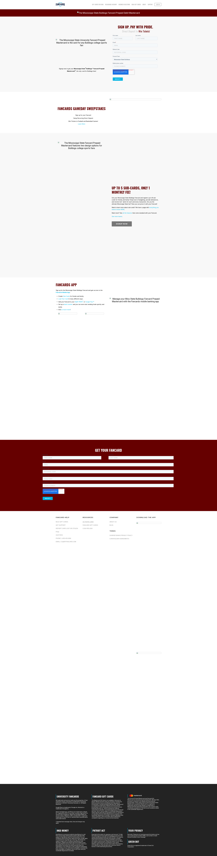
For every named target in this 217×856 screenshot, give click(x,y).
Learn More (81, 124)
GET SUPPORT (61, 525)
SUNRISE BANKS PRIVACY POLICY (121, 535)
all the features (127, 213)
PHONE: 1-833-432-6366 (63, 538)
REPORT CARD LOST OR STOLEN (67, 528)
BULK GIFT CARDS (62, 522)
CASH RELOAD (88, 528)
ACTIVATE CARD (88, 522)
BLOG (111, 525)
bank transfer (68, 304)
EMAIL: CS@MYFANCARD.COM (66, 541)
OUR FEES (59, 535)
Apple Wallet (79, 302)
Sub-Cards (66, 296)
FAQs (57, 531)
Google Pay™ (89, 302)
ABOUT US (113, 522)
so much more (65, 309)
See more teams (117, 216)
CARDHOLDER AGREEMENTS (119, 538)
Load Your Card (63, 299)
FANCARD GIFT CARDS (90, 525)
